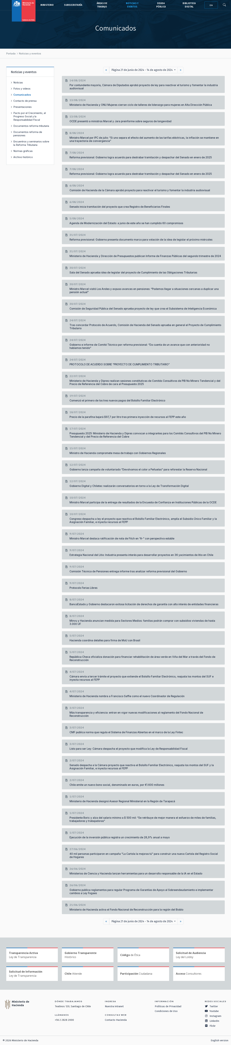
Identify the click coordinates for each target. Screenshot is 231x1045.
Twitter (214, 1006)
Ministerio (47, 5)
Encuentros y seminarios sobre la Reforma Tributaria (31, 143)
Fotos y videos (21, 88)
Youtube (214, 1011)
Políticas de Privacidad (168, 1006)
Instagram (215, 1016)
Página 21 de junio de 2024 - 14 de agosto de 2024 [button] (142, 70)
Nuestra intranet (114, 1006)
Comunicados (22, 94)
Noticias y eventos (30, 53)
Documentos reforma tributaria (31, 125)
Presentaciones (22, 107)
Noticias (18, 82)
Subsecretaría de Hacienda (73, 5)
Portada (11, 53)
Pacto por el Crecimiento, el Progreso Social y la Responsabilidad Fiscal (29, 116)
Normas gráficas (23, 151)
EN (211, 5)
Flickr (213, 1025)
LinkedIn (214, 1020)
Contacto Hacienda (116, 1019)
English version (219, 1040)
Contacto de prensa (25, 100)
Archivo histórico (23, 157)
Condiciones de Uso (166, 1011)
